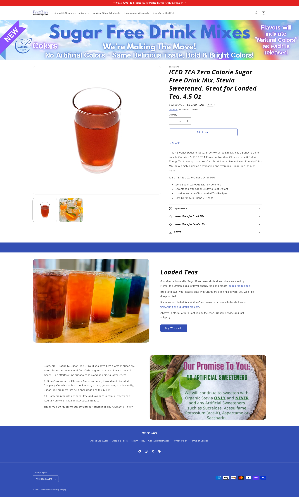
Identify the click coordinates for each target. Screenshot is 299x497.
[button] (72, 13)
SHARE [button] (176, 143)
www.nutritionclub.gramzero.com (179, 307)
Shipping (173, 109)
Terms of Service (199, 440)
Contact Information (158, 440)
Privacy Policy (180, 440)
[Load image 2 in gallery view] (71, 210)
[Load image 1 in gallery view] (45, 210)
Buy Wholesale (173, 328)
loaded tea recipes (239, 286)
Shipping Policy (120, 440)
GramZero (44, 490)
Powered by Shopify (57, 490)
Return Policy (138, 440)
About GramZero (99, 440)
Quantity (173, 115)
